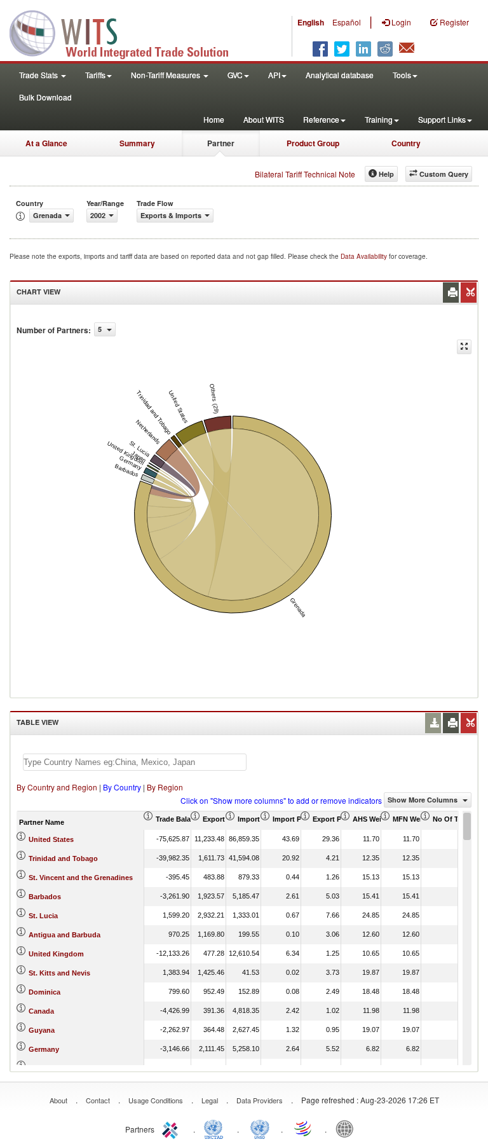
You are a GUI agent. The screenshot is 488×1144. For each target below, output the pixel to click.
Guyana (42, 1030)
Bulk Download (45, 97)
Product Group (313, 143)
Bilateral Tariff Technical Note (305, 174)
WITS (127, 32)
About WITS (263, 119)
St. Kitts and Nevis (59, 973)
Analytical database (340, 74)
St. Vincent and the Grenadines (81, 877)
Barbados (45, 896)
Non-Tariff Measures (166, 74)
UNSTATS (260, 1128)
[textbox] (135, 762)
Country (406, 143)
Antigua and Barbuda (64, 935)
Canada (41, 1011)
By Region (165, 787)
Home (213, 119)
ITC (172, 1128)
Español (346, 22)
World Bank (347, 1128)
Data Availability (365, 256)
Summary (137, 143)
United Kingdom (56, 954)
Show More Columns (423, 799)
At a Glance (46, 143)
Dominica (44, 992)
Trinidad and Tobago (63, 858)
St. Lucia (43, 916)
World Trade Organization (303, 1128)
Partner (220, 143)
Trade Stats (39, 74)
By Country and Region (57, 787)
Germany (44, 1049)
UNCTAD (216, 1128)
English (310, 22)
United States (51, 839)
